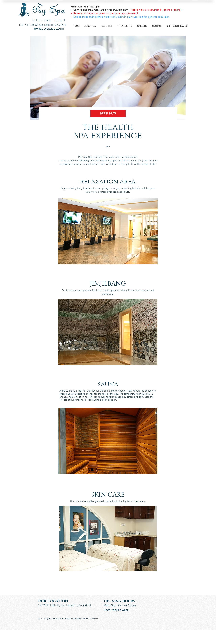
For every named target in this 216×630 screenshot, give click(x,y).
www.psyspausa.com (49, 29)
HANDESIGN (92, 618)
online (177, 9)
